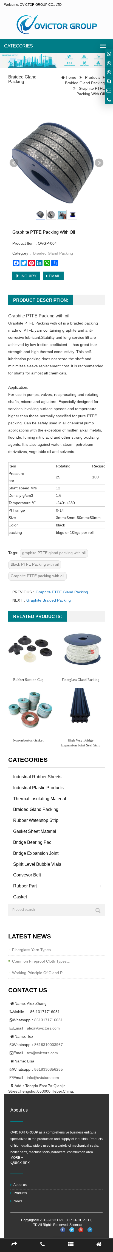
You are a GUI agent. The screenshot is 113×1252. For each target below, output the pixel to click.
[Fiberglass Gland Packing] (83, 649)
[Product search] (98, 910)
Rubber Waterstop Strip (35, 820)
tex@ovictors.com (42, 1053)
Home (71, 77)
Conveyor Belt (27, 875)
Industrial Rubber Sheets (37, 776)
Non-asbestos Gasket (28, 740)
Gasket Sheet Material (34, 831)
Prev (14, 163)
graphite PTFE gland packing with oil (54, 553)
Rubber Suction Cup (28, 680)
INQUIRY (27, 276)
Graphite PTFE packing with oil (37, 576)
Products (92, 77)
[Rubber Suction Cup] (30, 649)
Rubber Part (25, 886)
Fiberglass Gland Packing (81, 680)
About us (20, 1185)
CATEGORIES (18, 46)
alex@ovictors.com (43, 1028)
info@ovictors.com (43, 1077)
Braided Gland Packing (22, 79)
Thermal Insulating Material (39, 798)
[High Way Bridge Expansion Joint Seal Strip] (83, 710)
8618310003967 (48, 1044)
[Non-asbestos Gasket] (30, 710)
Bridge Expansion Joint (35, 853)
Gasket (20, 897)
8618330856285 (48, 1069)
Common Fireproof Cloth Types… (41, 961)
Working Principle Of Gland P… (39, 973)
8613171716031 (48, 1020)
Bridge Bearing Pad (32, 842)
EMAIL (54, 276)
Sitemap (75, 1225)
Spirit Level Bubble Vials (37, 864)
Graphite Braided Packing (48, 600)
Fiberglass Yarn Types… (33, 950)
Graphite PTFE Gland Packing (62, 592)
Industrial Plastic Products (38, 787)
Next (99, 163)
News (17, 1201)
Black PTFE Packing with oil (35, 564)
